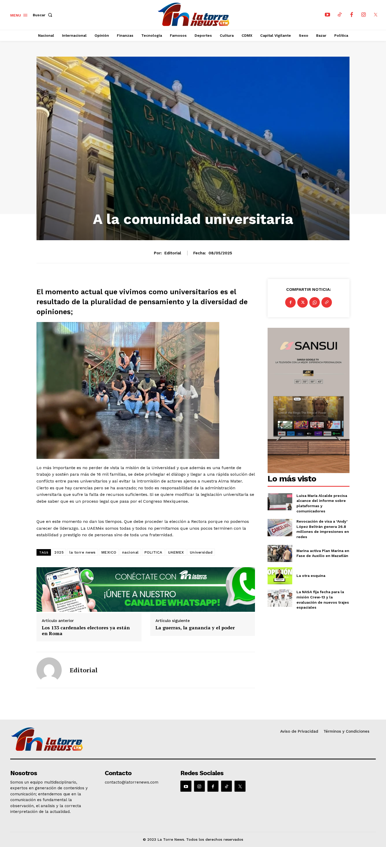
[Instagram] (363, 15)
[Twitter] (302, 302)
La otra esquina (310, 575)
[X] (376, 15)
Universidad (201, 552)
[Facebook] (351, 15)
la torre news (82, 552)
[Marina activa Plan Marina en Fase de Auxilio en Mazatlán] (280, 553)
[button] (43, 14)
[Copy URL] (326, 302)
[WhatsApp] (314, 302)
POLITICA (153, 552)
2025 (59, 552)
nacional (130, 552)
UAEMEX (176, 552)
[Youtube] (327, 15)
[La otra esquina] (280, 575)
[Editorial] (49, 670)
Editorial (172, 253)
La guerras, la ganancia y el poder (195, 628)
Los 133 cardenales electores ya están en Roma (86, 630)
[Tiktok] (339, 15)
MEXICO (108, 552)
